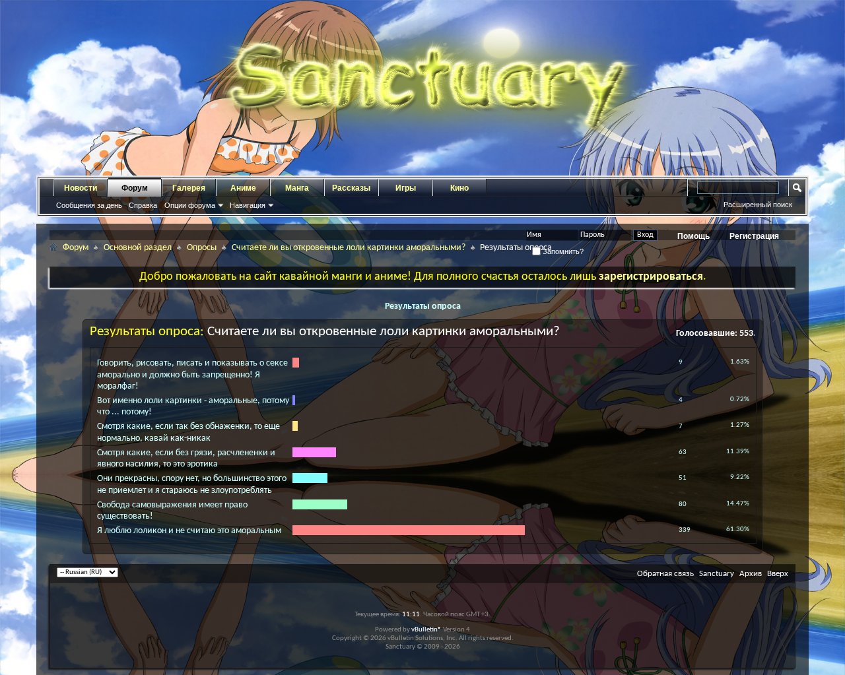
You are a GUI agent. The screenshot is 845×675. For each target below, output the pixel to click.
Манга (297, 188)
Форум (134, 188)
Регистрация (754, 236)
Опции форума (189, 205)
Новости (80, 188)
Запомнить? (562, 251)
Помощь (693, 236)
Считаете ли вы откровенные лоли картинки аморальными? (348, 248)
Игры (405, 188)
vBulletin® (426, 629)
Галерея (188, 188)
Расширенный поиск (758, 205)
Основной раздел (138, 248)
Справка (143, 205)
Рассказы (351, 188)
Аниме (243, 188)
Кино (459, 188)
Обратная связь (665, 573)
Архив (750, 573)
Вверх (777, 573)
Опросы (202, 248)
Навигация (247, 205)
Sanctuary (716, 573)
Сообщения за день (89, 205)
